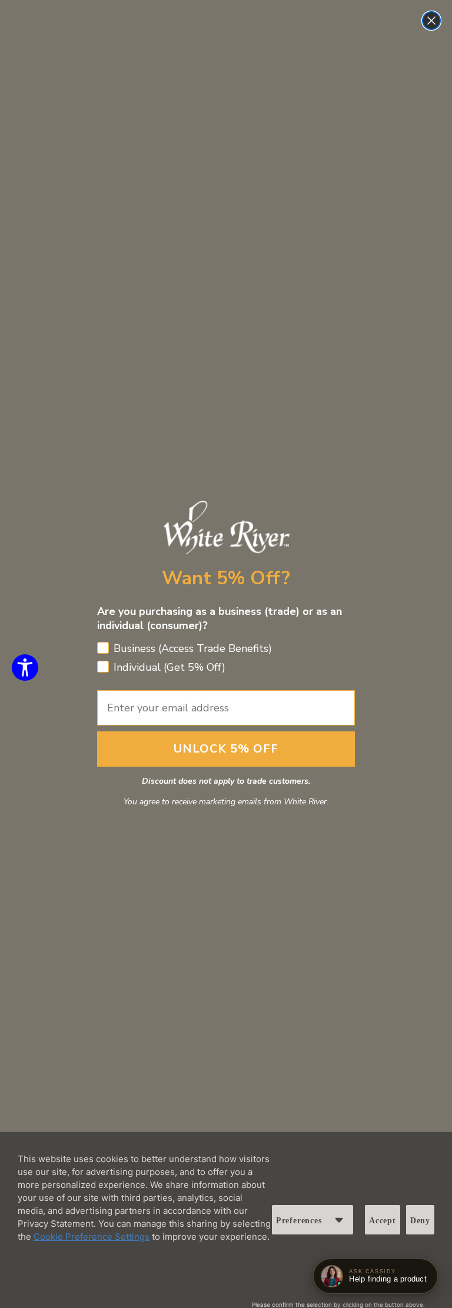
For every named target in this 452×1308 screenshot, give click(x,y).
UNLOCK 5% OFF (226, 749)
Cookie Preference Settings (91, 1236)
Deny (420, 1220)
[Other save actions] (339, 1219)
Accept (382, 1220)
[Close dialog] (431, 20)
